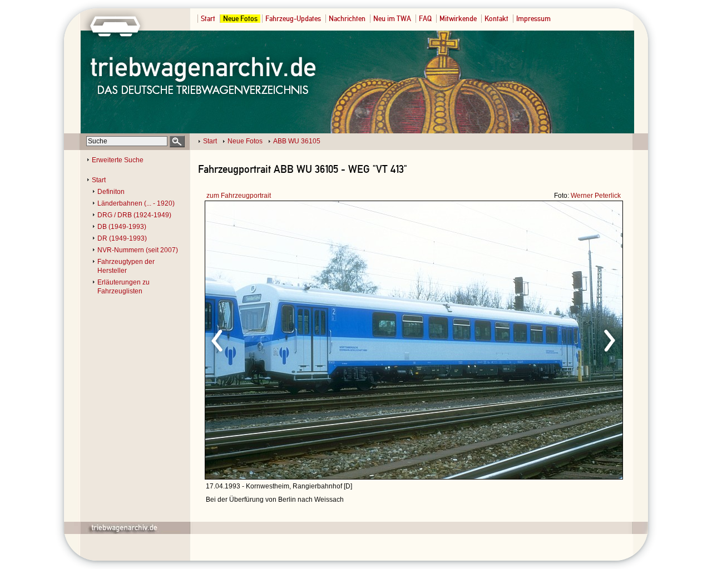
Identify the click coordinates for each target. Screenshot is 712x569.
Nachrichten (347, 18)
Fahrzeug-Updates (293, 18)
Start (208, 18)
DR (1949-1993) (122, 238)
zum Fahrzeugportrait (238, 195)
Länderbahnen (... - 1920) (136, 203)
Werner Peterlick (596, 195)
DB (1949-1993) (121, 227)
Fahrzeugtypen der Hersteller (126, 266)
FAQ (425, 18)
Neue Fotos (240, 18)
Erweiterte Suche (118, 160)
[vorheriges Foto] (312, 339)
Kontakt (496, 18)
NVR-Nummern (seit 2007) (137, 250)
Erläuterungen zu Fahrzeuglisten (123, 286)
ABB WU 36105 (296, 141)
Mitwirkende (458, 18)
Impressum (533, 18)
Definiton (111, 192)
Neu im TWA (392, 18)
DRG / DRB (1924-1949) (134, 215)
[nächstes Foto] (512, 339)
